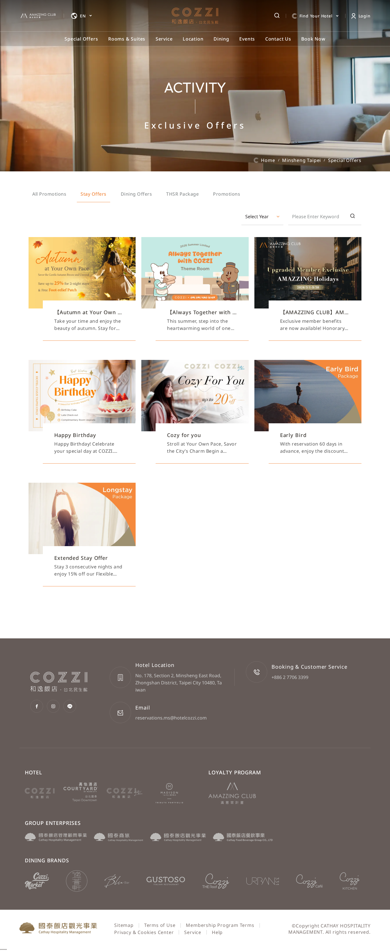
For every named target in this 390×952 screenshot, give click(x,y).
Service (164, 39)
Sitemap (124, 925)
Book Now (313, 39)
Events (247, 39)
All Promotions (49, 194)
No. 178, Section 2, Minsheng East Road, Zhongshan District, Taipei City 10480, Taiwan (178, 682)
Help (217, 932)
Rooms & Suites (126, 39)
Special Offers (81, 39)
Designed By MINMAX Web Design (330, 938)
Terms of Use (160, 925)
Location (193, 39)
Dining (221, 39)
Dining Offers (136, 194)
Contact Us (278, 39)
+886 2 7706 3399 (290, 677)
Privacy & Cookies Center (144, 932)
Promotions (226, 194)
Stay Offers (93, 194)
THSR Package (182, 194)
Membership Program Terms (220, 925)
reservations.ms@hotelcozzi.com (171, 718)
